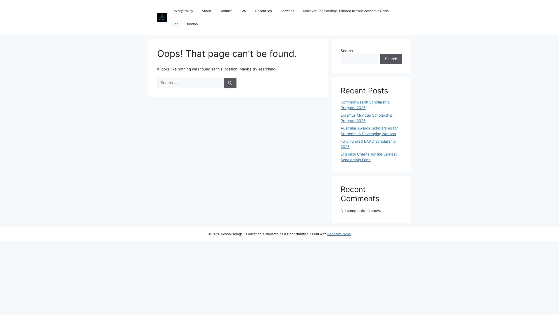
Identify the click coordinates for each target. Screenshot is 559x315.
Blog (174, 24)
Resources (263, 11)
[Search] (230, 83)
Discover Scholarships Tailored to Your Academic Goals (346, 11)
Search (347, 51)
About (206, 11)
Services (287, 11)
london (192, 24)
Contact (226, 11)
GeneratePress (339, 234)
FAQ (243, 11)
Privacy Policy (182, 11)
